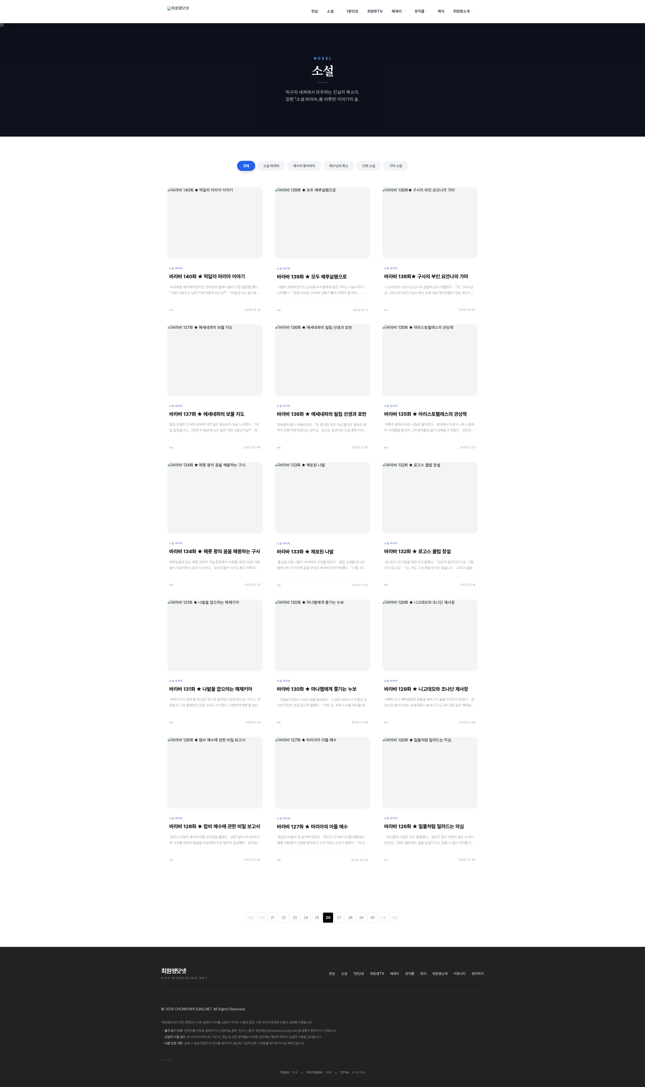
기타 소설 (395, 166)
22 (284, 918)
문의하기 (478, 974)
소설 (330, 11)
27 (339, 918)
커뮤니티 (460, 974)
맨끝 (395, 918)
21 (272, 918)
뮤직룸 (420, 11)
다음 (383, 918)
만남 (314, 11)
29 (361, 918)
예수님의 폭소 (338, 166)
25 (317, 918)
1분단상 (352, 11)
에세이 (397, 11)
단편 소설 (368, 166)
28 (350, 918)
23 (295, 918)
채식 (441, 11)
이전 (262, 918)
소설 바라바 (271, 166)
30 (372, 918)
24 (306, 918)
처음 (250, 918)
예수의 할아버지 (304, 166)
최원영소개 (461, 11)
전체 (246, 166)
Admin (166, 1060)
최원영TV (375, 11)
